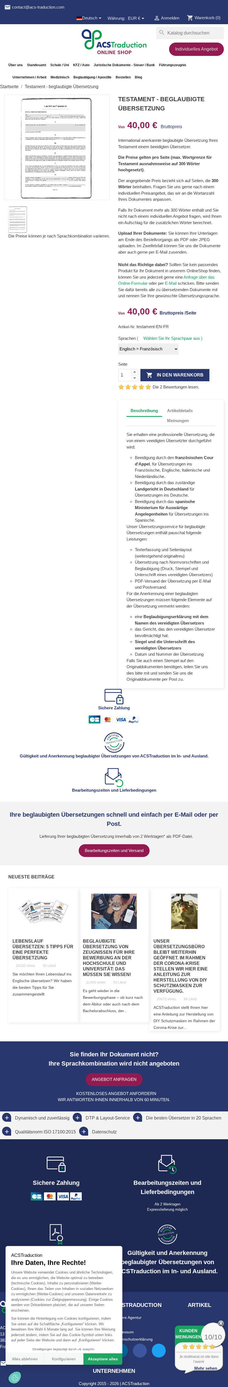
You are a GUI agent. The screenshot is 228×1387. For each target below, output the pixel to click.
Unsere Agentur (128, 1317)
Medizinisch (60, 77)
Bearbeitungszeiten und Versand (114, 850)
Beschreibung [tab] (144, 410)
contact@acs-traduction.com (34, 7)
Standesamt (36, 65)
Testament (127, 146)
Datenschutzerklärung (133, 1339)
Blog (138, 77)
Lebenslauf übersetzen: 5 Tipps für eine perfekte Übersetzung (43, 949)
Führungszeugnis (172, 65)
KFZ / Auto (81, 65)
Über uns (15, 65)
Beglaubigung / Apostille (92, 77)
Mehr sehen (205, 1368)
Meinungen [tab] (178, 420)
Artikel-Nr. (127, 327)
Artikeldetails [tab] (180, 410)
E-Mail (171, 283)
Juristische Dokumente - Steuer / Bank (124, 65)
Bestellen (123, 77)
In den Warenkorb (175, 375)
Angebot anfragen (114, 1079)
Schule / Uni (59, 65)
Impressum (124, 1332)
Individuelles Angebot (196, 49)
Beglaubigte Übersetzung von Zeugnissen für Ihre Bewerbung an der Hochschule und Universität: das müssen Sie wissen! (109, 958)
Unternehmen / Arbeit (29, 77)
